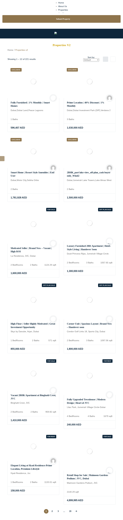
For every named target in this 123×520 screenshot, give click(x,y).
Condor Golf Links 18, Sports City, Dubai (86, 331)
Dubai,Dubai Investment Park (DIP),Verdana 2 (89, 110)
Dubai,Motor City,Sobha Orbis (25, 180)
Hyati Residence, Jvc (20, 473)
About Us (62, 6)
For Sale (51, 209)
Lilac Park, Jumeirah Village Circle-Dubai (86, 407)
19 (70, 511)
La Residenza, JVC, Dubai (23, 256)
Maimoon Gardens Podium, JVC (82, 483)
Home (61, 2)
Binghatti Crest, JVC (20, 403)
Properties (63, 10)
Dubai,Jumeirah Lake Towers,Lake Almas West (89, 180)
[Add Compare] (53, 127)
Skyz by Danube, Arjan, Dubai (25, 331)
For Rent (107, 361)
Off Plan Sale (105, 209)
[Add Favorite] (47, 127)
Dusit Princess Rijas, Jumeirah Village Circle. (88, 253)
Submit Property (63, 19)
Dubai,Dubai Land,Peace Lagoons (27, 110)
